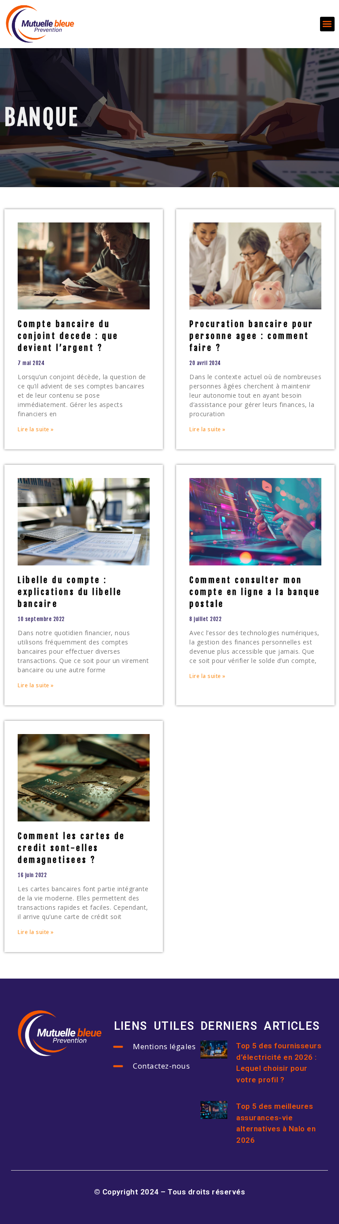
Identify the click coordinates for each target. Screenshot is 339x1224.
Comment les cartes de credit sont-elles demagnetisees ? (71, 848)
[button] (327, 24)
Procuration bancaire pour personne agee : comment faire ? (251, 336)
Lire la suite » (36, 429)
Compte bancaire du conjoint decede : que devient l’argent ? (68, 336)
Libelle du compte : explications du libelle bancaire (70, 592)
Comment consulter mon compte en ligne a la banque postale (254, 592)
